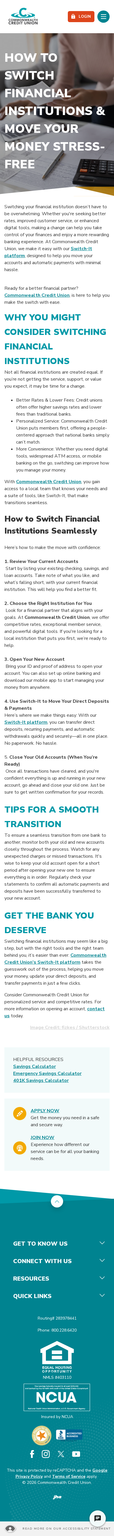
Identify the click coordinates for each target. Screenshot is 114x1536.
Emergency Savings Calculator (47, 1073)
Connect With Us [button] (42, 1261)
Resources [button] (31, 1279)
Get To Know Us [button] (40, 1244)
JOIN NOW (42, 1137)
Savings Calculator (34, 1066)
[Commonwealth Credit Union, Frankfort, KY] (23, 16)
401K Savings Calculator (41, 1080)
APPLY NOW (45, 1111)
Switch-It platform (25, 722)
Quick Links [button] (32, 1296)
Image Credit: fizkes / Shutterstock (70, 1027)
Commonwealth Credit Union (37, 295)
